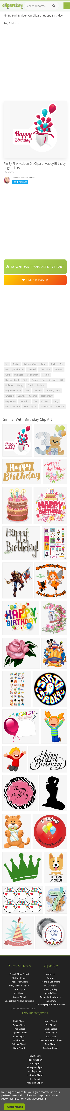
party (56, 401)
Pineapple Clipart (35, 1067)
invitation (24, 401)
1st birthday (47, 395)
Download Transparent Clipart (36, 267)
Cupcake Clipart (19, 1032)
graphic (33, 395)
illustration (45, 369)
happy (20, 385)
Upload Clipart (51, 993)
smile (53, 364)
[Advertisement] (35, 64)
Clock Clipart (51, 1028)
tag (61, 364)
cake (7, 374)
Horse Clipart (50, 1032)
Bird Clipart (35, 1063)
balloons (41, 385)
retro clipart (30, 406)
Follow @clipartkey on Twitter (50, 1004)
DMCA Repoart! (36, 280)
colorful (60, 406)
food (30, 385)
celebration (32, 374)
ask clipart (19, 993)
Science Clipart (19, 1044)
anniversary (46, 406)
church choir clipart (19, 974)
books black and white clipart (19, 1000)
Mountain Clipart (35, 1082)
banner (21, 395)
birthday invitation (14, 369)
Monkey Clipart (35, 1071)
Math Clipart (19, 1021)
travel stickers (49, 379)
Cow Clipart (35, 1055)
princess (38, 390)
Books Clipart (19, 1025)
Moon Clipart (50, 1021)
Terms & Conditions (50, 981)
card (27, 390)
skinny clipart (19, 997)
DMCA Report (50, 985)
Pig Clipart (35, 1078)
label (43, 364)
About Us (50, 974)
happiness (10, 401)
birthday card (12, 379)
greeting (9, 395)
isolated (32, 369)
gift (62, 379)
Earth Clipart (19, 1036)
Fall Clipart (51, 1025)
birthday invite (12, 406)
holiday (9, 385)
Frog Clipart (19, 1028)
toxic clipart (19, 989)
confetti (45, 401)
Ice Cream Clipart (35, 1075)
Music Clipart (19, 1040)
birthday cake (30, 364)
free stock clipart (19, 981)
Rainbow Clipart (50, 1048)
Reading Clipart (35, 1059)
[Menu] (66, 5)
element (59, 369)
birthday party (53, 390)
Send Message (20, 182)
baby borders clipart (19, 985)
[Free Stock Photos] (12, 5)
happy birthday (13, 390)
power (35, 379)
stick (25, 379)
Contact (51, 977)
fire (35, 401)
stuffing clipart (19, 977)
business (18, 374)
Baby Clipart (19, 1048)
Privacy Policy (50, 989)
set (6, 364)
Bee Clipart (51, 1036)
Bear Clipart (50, 1044)
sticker (16, 364)
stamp (45, 374)
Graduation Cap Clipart (51, 1040)
